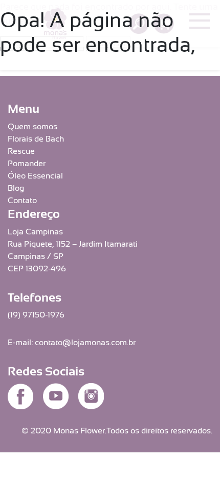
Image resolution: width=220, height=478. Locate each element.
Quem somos (32, 126)
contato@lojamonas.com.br (85, 342)
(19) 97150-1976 (36, 315)
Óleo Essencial (35, 176)
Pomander (27, 163)
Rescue (21, 151)
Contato (22, 200)
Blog (16, 188)
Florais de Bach (36, 139)
